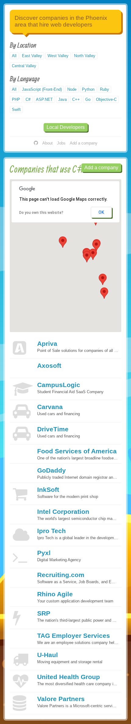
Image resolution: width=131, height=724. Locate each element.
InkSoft (48, 489)
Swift (16, 109)
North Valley (84, 55)
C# (28, 99)
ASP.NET (44, 99)
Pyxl (44, 552)
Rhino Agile (55, 594)
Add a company (83, 143)
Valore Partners (61, 698)
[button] (104, 293)
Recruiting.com (60, 574)
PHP (16, 99)
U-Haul (47, 654)
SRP (43, 613)
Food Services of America (77, 451)
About (47, 143)
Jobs (61, 143)
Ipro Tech (51, 530)
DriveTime (53, 429)
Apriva (47, 343)
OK (101, 212)
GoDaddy (51, 470)
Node (71, 89)
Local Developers (66, 127)
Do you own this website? (41, 212)
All (14, 55)
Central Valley (24, 66)
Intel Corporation (63, 511)
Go (87, 99)
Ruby (104, 89)
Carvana (50, 406)
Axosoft (49, 365)
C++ (76, 99)
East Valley (32, 55)
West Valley (58, 55)
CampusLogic (58, 384)
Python (88, 89)
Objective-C (106, 99)
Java (62, 99)
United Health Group (68, 676)
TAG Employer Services (73, 635)
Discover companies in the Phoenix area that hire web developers (61, 21)
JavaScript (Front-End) (42, 89)
